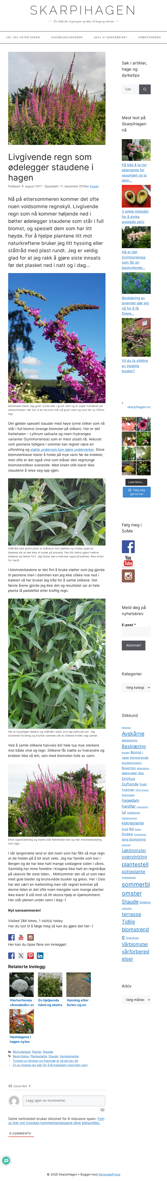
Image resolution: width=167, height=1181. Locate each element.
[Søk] (145, 89)
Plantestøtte (38, 1056)
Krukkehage (140, 834)
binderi (126, 752)
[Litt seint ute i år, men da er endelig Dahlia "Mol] (143, 424)
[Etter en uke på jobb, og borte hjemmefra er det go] (129, 439)
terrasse (131, 914)
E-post (129, 625)
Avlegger (126, 727)
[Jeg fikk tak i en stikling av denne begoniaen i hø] (129, 424)
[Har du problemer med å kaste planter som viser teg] (143, 468)
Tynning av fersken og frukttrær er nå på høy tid (45, 1060)
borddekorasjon (132, 762)
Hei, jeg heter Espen (23, 37)
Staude (53, 1056)
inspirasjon (142, 807)
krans (138, 829)
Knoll (125, 829)
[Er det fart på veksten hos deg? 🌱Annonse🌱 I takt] (143, 453)
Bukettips (129, 768)
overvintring (134, 856)
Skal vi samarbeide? (110, 37)
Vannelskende (69, 1056)
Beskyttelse (21, 1056)
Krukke (127, 834)
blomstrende (139, 758)
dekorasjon (143, 768)
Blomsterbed (21, 1051)
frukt (143, 784)
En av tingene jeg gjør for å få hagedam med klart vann (50, 1065)
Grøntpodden (149, 37)
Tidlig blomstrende (135, 929)
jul (124, 812)
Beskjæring (134, 746)
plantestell (135, 864)
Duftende (130, 784)
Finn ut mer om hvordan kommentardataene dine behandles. (56, 1121)
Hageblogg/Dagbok (67, 37)
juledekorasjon (129, 818)
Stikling (145, 902)
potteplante (133, 871)
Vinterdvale (132, 938)
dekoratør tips (133, 773)
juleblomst (133, 812)
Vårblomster (135, 944)
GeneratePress (109, 1174)
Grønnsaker (128, 795)
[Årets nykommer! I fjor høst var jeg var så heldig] (143, 439)
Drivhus (128, 778)
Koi (131, 829)
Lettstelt (126, 845)
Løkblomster (134, 850)
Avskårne (133, 733)
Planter (36, 1051)
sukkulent (127, 908)
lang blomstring (134, 839)
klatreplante (133, 823)
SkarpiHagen (83, 10)
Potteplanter (129, 877)
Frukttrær (128, 789)
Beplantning (129, 740)
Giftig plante (141, 790)
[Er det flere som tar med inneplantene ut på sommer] (129, 453)
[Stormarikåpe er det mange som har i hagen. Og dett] (129, 468)
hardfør (129, 806)
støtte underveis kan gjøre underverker (62, 450)
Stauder (48, 1051)
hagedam (130, 800)
